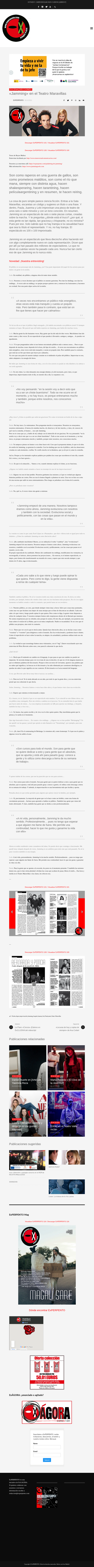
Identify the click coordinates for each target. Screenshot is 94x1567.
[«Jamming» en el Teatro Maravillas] (47, 121)
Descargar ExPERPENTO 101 (36, 143)
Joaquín (35, 1016)
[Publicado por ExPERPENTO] (10, 100)
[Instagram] (42, 7)
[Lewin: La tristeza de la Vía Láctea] (63, 1187)
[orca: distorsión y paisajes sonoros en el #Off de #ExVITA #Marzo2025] (27, 1161)
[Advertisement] (74, 1521)
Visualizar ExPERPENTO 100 (58, 150)
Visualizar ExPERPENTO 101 (58, 143)
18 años (13, 1016)
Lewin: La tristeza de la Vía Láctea (61, 1196)
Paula (46, 1016)
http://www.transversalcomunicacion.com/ (42, 158)
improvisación (23, 1016)
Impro (17, 1016)
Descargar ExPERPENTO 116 (58, 1221)
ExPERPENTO (18, 100)
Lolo (43, 1016)
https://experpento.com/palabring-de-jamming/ (45, 164)
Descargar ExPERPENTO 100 (36, 150)
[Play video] (20, 1159)
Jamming (30, 1016)
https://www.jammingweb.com (33, 166)
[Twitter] (46, 7)
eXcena (14, 89)
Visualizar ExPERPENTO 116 (35, 1221)
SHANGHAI (13, 1182)
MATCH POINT (54, 1167)
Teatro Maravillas (56, 1016)
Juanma (40, 1016)
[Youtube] (50, 7)
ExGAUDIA (22, 1482)
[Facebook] (38, 7)
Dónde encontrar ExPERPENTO (47, 1310)
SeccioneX (26, 89)
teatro (49, 1016)
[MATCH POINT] (63, 1157)
